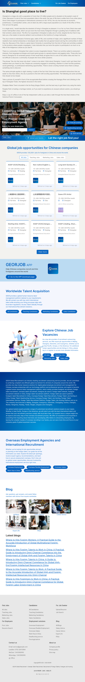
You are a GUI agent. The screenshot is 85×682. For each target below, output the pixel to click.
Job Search (60, 612)
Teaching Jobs (7, 612)
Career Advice (60, 631)
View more (42, 252)
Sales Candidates (35, 618)
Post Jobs (5, 625)
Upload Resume (61, 609)
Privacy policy (53, 649)
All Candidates (34, 609)
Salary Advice (60, 628)
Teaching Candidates (36, 612)
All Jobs (4, 609)
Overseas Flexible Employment (39, 628)
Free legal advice (34, 639)
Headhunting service (36, 636)
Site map (52, 652)
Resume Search (7, 628)
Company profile (54, 647)
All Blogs (59, 625)
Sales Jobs (5, 618)
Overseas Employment (36, 625)
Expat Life (59, 634)
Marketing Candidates (36, 615)
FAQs (57, 636)
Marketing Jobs (7, 615)
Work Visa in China (35, 634)
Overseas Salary (34, 631)
